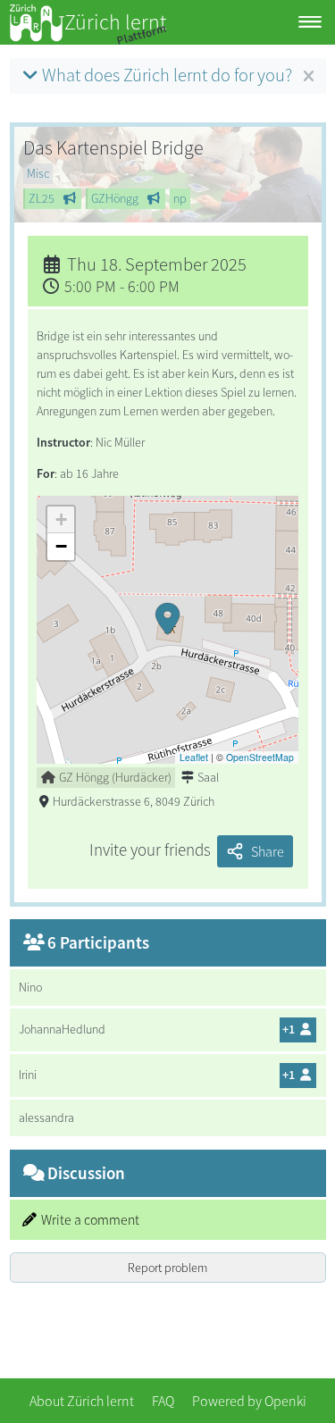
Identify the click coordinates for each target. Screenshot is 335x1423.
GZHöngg (114, 198)
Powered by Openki (249, 1401)
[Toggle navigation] (310, 23)
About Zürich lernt (81, 1401)
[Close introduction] (308, 77)
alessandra (46, 1117)
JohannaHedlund (62, 1029)
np (180, 198)
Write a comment (90, 1219)
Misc (38, 173)
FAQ (163, 1401)
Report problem (167, 1268)
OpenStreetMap (260, 757)
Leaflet (194, 757)
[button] (167, 629)
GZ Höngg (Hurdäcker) (115, 777)
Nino (30, 987)
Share (267, 851)
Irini (28, 1075)
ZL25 (41, 198)
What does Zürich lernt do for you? (167, 75)
